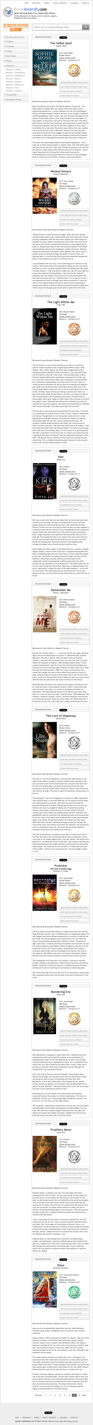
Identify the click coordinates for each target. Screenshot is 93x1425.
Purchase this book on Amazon (71, 91)
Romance (10, 66)
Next (84, 1395)
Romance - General (13, 79)
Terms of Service (72, 1421)
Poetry (9, 61)
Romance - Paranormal (14, 85)
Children (9, 41)
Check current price (67, 58)
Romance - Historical (14, 82)
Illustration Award (13, 99)
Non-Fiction (11, 56)
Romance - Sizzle (12, 88)
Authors (46, 3)
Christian (10, 46)
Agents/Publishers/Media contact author (74, 82)
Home (26, 3)
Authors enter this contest (69, 95)
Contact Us (85, 3)
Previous (38, 1395)
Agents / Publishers (60, 3)
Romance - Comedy (13, 70)
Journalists (74, 3)
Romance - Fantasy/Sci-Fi (15, 76)
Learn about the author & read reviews (74, 86)
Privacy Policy (58, 1421)
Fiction (9, 51)
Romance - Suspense (14, 91)
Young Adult (11, 95)
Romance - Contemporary (15, 73)
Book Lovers (36, 3)
